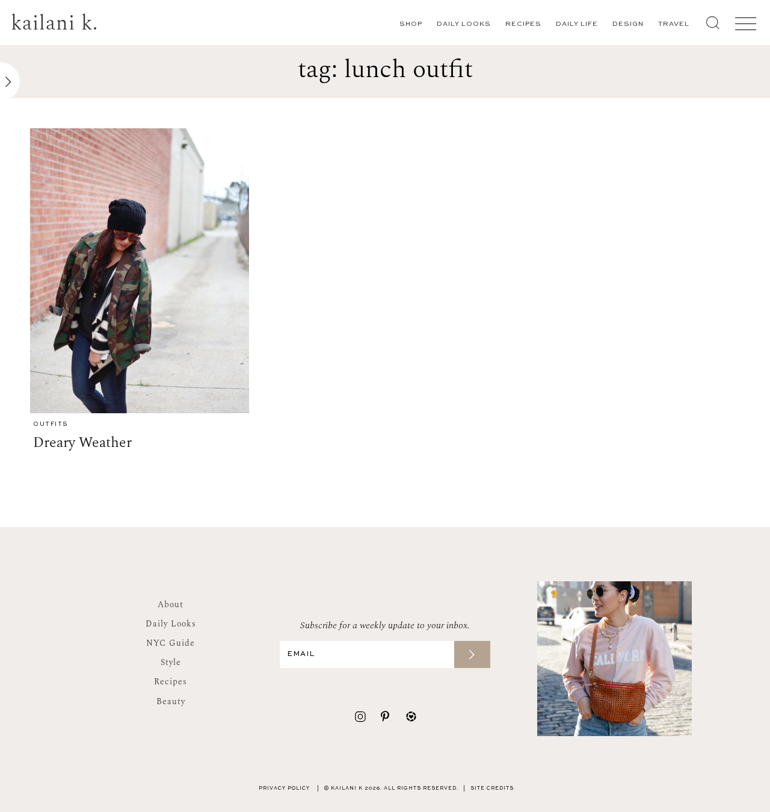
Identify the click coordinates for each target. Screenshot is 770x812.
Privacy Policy (284, 788)
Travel (673, 24)
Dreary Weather (82, 443)
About (170, 604)
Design (628, 24)
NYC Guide (170, 643)
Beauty (170, 701)
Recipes (523, 24)
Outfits (50, 424)
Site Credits (492, 788)
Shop (410, 24)
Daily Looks (464, 24)
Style (171, 662)
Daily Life (577, 24)
